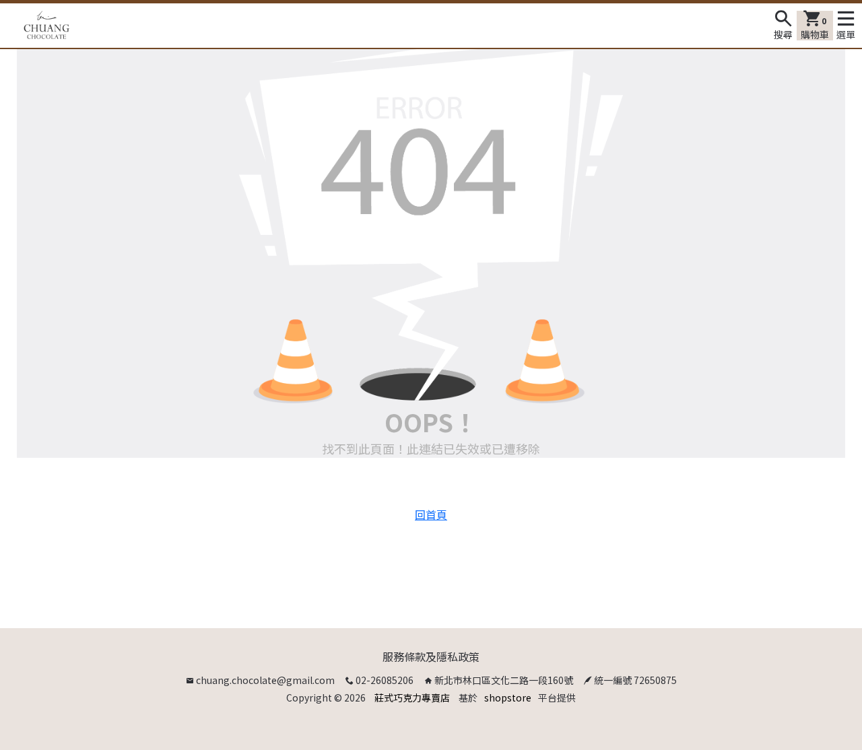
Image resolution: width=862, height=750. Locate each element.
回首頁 (431, 514)
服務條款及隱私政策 (431, 656)
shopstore (507, 697)
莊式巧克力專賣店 (412, 697)
